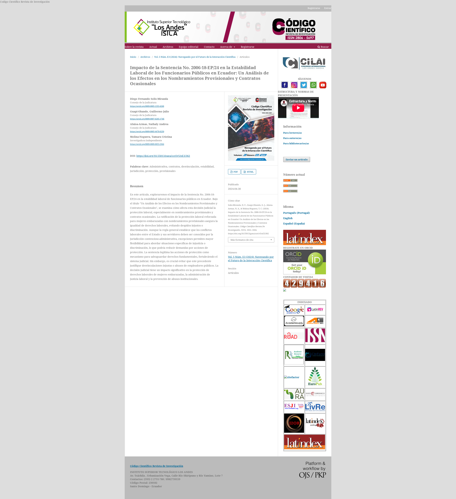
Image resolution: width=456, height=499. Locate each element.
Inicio (133, 56)
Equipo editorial (188, 46)
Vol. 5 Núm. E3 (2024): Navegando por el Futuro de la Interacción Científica (194, 56)
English (287, 218)
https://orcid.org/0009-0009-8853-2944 (147, 144)
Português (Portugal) (296, 212)
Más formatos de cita (241, 239)
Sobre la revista (134, 46)
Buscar (324, 46)
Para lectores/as (292, 132)
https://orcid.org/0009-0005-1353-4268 (147, 106)
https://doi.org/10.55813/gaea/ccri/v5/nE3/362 (163, 155)
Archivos (168, 46)
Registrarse (247, 46)
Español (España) (294, 223)
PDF (235, 171)
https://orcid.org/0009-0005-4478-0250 (147, 131)
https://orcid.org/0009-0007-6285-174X (147, 119)
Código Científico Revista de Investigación (156, 466)
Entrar (327, 8)
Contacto (209, 46)
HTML (250, 171)
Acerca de (226, 46)
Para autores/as (292, 138)
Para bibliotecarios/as (296, 143)
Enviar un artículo (297, 159)
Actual (153, 46)
